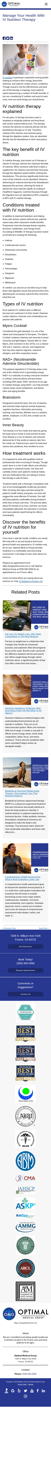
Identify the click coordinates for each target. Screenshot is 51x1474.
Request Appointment (25, 970)
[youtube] (32, 1391)
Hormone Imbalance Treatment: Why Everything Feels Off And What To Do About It (23, 710)
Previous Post (10, 928)
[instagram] (25, 1396)
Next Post (43, 928)
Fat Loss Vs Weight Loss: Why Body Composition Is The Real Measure (23, 635)
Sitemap (30, 1384)
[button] (47, 3)
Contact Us (25, 994)
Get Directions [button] (25, 946)
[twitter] (25, 1391)
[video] (7, 1391)
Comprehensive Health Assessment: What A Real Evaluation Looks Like (23, 878)
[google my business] (13, 1391)
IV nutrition (8, 77)
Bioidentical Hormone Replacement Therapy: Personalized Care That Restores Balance (22, 793)
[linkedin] (43, 1391)
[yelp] (19, 1391)
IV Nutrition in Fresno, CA (31, 581)
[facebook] (37, 1391)
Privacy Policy (22, 1384)
